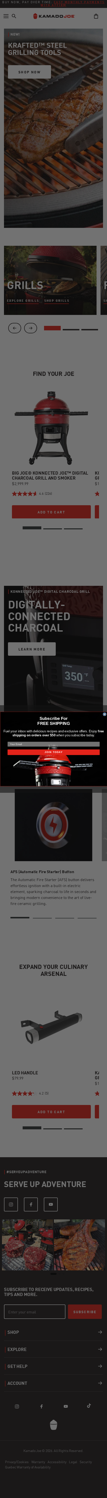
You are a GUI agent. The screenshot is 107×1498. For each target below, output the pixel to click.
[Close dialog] (104, 714)
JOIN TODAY (53, 752)
